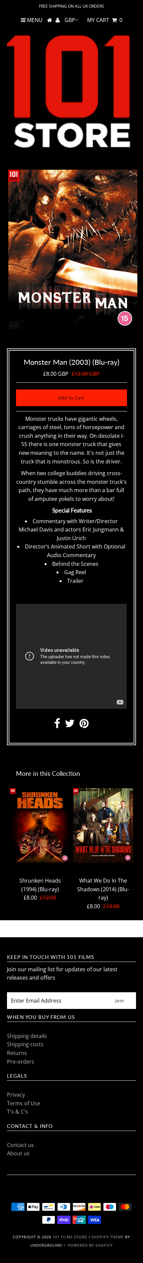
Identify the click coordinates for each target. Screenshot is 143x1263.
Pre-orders (20, 1061)
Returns (17, 1053)
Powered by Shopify (90, 1245)
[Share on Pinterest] (83, 725)
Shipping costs (25, 1044)
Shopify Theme (107, 1236)
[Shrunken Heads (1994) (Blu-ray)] (40, 825)
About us (18, 1153)
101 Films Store (70, 1236)
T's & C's (17, 1111)
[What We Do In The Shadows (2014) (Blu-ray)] (103, 825)
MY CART (104, 20)
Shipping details (27, 1036)
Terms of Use (23, 1103)
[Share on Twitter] (70, 725)
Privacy (16, 1094)
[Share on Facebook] (57, 725)
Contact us (20, 1145)
